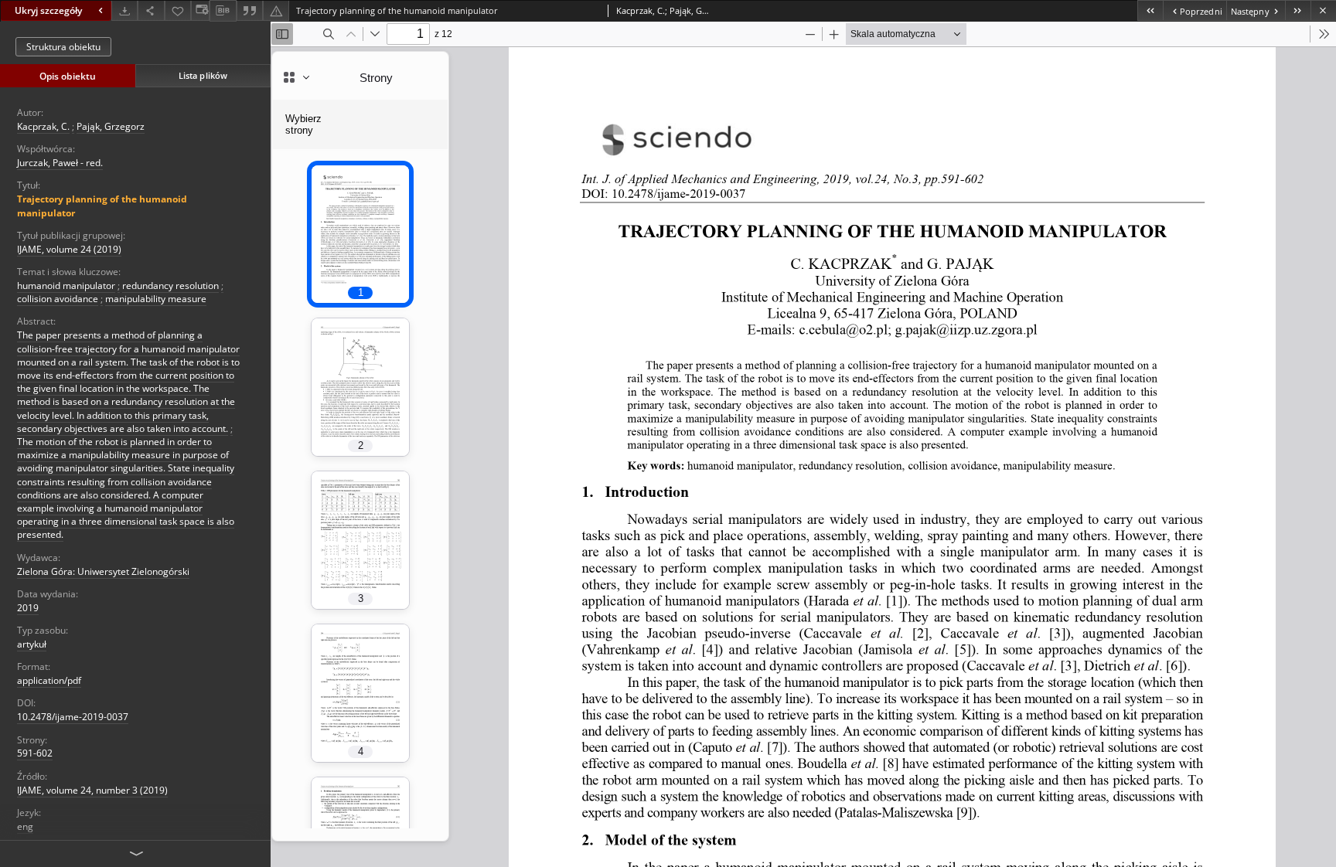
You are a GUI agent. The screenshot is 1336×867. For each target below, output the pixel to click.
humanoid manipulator (66, 285)
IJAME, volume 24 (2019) (69, 249)
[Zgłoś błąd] (276, 10)
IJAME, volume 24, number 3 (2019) (92, 790)
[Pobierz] (124, 10)
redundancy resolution (170, 285)
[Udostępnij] (151, 10)
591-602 (35, 753)
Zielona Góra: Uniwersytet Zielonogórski (103, 571)
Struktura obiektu (63, 46)
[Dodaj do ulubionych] (178, 10)
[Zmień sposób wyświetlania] (200, 10)
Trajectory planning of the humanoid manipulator (102, 205)
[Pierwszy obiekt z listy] (1150, 10)
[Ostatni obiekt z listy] (1297, 10)
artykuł (31, 644)
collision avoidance (57, 298)
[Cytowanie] (250, 10)
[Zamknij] (1323, 10)
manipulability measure (155, 298)
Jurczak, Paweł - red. (60, 162)
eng (25, 826)
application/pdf (49, 680)
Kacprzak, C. (43, 126)
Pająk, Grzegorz (111, 126)
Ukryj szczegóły (48, 10)
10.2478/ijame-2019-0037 (72, 716)
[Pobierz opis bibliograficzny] (223, 11)
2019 (28, 607)
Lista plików (203, 75)
